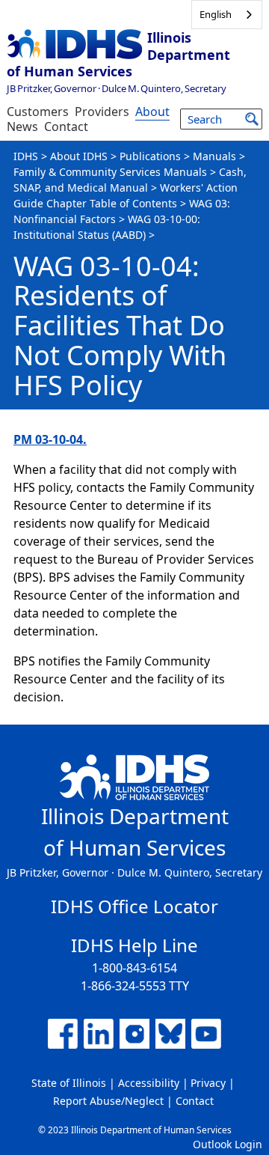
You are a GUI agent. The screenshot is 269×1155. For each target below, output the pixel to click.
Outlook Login (227, 1144)
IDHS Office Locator (134, 906)
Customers (38, 111)
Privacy (208, 1083)
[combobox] (226, 14)
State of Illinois (68, 1083)
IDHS (25, 156)
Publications (150, 156)
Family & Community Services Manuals (110, 172)
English (216, 14)
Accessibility (148, 1083)
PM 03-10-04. (50, 439)
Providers (102, 111)
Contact (66, 126)
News (22, 126)
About (152, 111)
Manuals (214, 156)
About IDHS (79, 156)
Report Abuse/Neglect (108, 1101)
